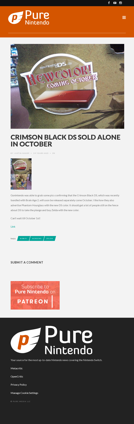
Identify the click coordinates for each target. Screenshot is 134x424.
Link (13, 226)
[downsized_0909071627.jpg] (67, 182)
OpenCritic (17, 376)
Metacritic (17, 368)
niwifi (23, 238)
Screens (37, 238)
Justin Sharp (21, 153)
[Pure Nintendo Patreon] (35, 295)
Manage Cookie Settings (24, 392)
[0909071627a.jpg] (67, 166)
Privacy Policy (19, 384)
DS (53, 153)
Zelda (49, 238)
